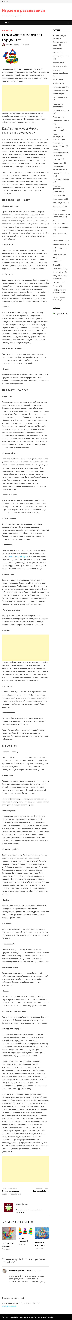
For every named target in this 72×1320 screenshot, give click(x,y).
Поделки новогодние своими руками (61, 153)
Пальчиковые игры (61, 110)
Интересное (58, 66)
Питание (56, 117)
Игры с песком (59, 210)
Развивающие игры (61, 173)
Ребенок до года (59, 248)
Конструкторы (7, 30)
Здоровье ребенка (60, 56)
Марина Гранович (15, 45)
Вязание (56, 48)
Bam (52, 1317)
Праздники (57, 163)
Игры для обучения (61, 179)
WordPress (46, 1317)
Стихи (55, 265)
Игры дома (57, 195)
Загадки (56, 52)
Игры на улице (59, 202)
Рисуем (56, 286)
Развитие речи (59, 240)
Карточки (57, 79)
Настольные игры (60, 97)
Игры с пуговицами (61, 227)
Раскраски (57, 282)
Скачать (56, 261)
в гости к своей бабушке (18, 556)
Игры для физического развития (58, 189)
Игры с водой (58, 206)
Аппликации (58, 272)
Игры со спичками (60, 233)
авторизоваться (9, 1306)
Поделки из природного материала (58, 137)
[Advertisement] (25, 98)
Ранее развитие (59, 244)
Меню (7, 23)
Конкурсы (57, 83)
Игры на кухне (59, 199)
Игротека (57, 62)
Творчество (58, 269)
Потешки (56, 159)
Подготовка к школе (61, 121)
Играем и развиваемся (23, 10)
